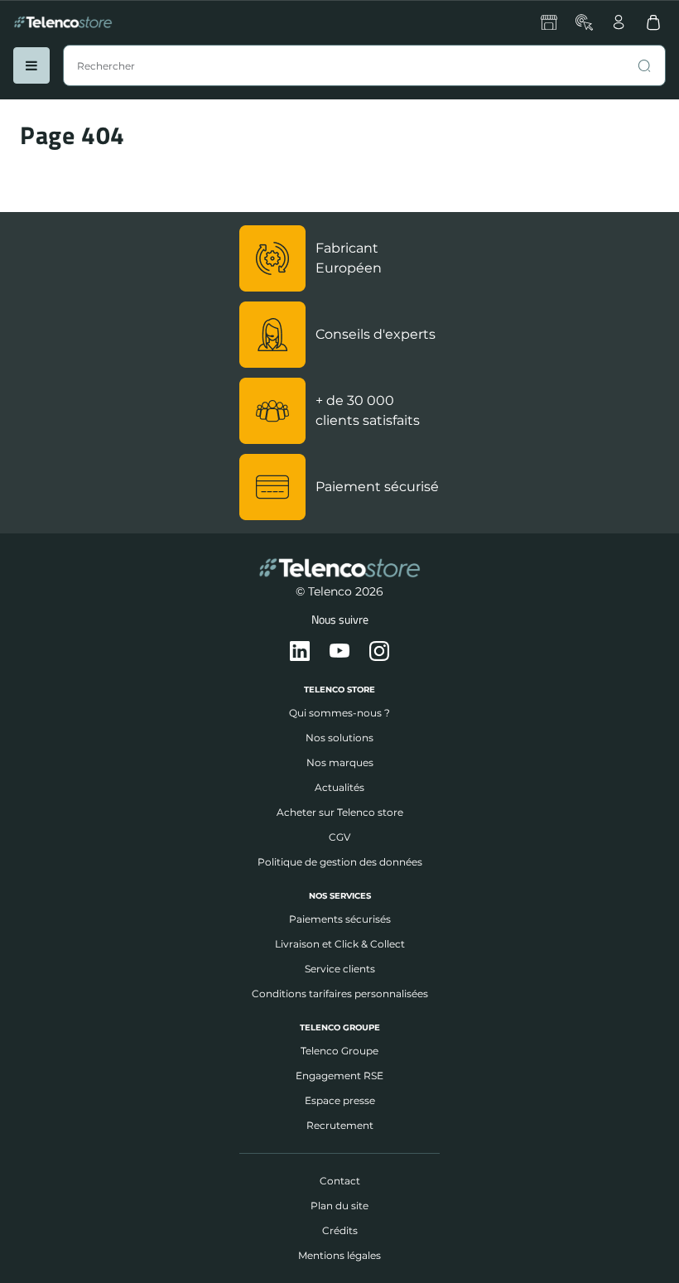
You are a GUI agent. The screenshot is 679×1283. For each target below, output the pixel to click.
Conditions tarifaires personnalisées (340, 993)
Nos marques (339, 762)
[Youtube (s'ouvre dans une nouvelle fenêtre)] (339, 652)
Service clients (340, 968)
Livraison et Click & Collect (340, 944)
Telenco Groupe (339, 1050)
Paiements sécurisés (340, 919)
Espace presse (340, 1100)
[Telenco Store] (63, 22)
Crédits (340, 1230)
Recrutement (339, 1125)
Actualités (339, 787)
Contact (340, 1180)
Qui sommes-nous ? (339, 713)
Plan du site (339, 1205)
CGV (339, 837)
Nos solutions (339, 737)
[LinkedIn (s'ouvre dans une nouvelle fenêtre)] (300, 652)
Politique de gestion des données (340, 862)
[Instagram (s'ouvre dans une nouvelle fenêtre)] (379, 652)
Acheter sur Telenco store (340, 812)
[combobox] (364, 65)
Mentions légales (339, 1255)
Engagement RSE (339, 1075)
